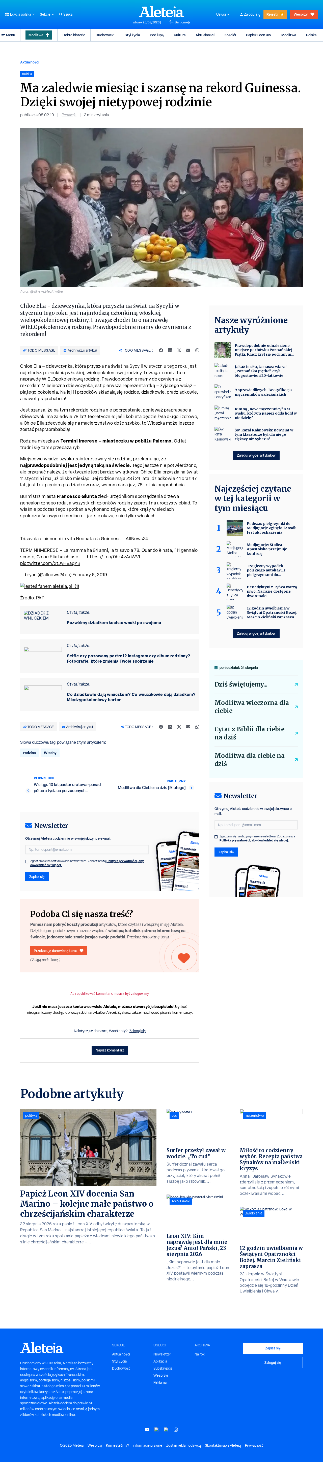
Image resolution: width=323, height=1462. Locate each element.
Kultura (179, 34)
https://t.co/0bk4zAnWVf (114, 557)
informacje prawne (147, 1445)
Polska (311, 34)
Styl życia (132, 34)
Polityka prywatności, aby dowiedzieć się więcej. (254, 840)
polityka (31, 1115)
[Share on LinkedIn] (170, 350)
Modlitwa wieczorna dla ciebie (251, 707)
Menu (10, 34)
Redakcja (69, 115)
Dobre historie (74, 34)
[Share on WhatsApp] (197, 350)
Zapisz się (37, 876)
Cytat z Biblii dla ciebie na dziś (249, 733)
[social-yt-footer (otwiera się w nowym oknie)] (147, 1429)
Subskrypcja (162, 1368)
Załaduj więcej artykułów (256, 455)
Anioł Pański (181, 1201)
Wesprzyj (301, 14)
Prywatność (254, 1445)
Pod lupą (157, 34)
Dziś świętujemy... (240, 684)
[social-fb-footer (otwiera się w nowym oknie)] (156, 1429)
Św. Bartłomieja (179, 22)
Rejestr (272, 14)
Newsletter (162, 1354)
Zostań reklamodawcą (183, 1445)
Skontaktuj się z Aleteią (223, 1445)
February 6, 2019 (89, 574)
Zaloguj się (252, 14)
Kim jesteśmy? (117, 1445)
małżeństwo (254, 1115)
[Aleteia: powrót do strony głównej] (161, 11)
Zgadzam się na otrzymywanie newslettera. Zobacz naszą (87, 863)
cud (174, 1115)
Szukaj (68, 14)
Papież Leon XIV (258, 34)
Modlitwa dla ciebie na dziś (249, 760)
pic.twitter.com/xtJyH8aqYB (50, 563)
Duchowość (105, 34)
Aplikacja (160, 1361)
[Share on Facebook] (161, 350)
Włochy (50, 752)
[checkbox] (26, 861)
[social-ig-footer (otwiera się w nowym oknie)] (176, 1429)
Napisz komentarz (110, 1050)
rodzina (29, 752)
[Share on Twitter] (179, 350)
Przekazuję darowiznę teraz (55, 950)
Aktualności (205, 34)
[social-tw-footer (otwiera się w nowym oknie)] (166, 1429)
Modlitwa (36, 34)
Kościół (230, 34)
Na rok (200, 1354)
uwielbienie (253, 1213)
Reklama (160, 1382)
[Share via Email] (188, 350)
